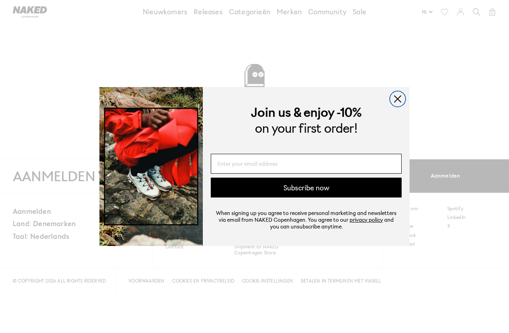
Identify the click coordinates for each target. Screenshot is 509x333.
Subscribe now (306, 187)
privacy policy (366, 219)
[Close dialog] (398, 99)
